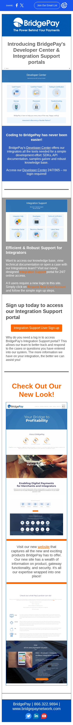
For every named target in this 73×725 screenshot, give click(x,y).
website (44, 547)
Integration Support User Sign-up (36, 328)
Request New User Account (46, 286)
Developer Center (38, 147)
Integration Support (32, 272)
